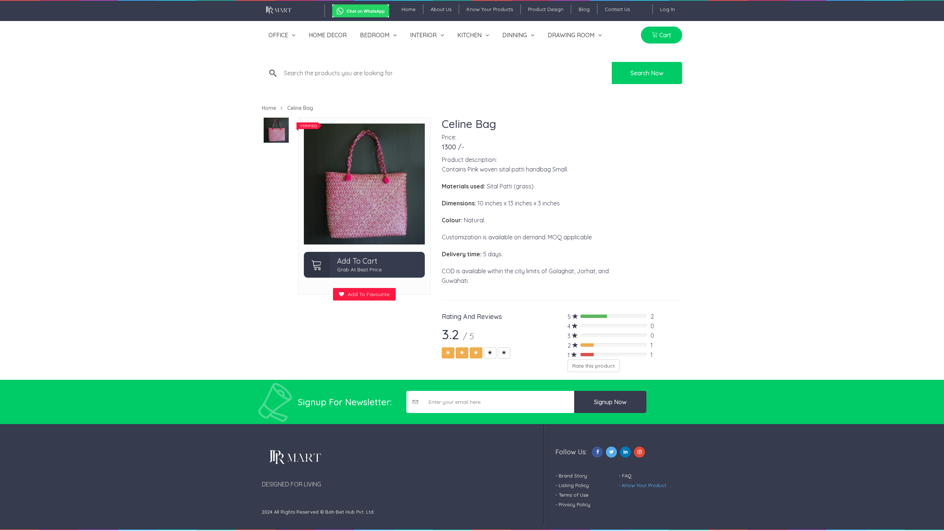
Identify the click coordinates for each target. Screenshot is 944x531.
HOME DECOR (328, 35)
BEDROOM (374, 35)
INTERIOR (423, 35)
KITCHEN (469, 35)
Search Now (647, 73)
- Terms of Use (572, 495)
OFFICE (278, 35)
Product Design (545, 9)
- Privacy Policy (572, 504)
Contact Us (617, 9)
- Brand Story (571, 476)
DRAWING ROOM (571, 35)
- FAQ (625, 476)
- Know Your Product (642, 485)
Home (409, 9)
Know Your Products (489, 9)
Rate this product (593, 365)
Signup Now (610, 402)
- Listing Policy (572, 485)
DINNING (514, 35)
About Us (441, 9)
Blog (584, 9)
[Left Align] (448, 352)
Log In (667, 9)
